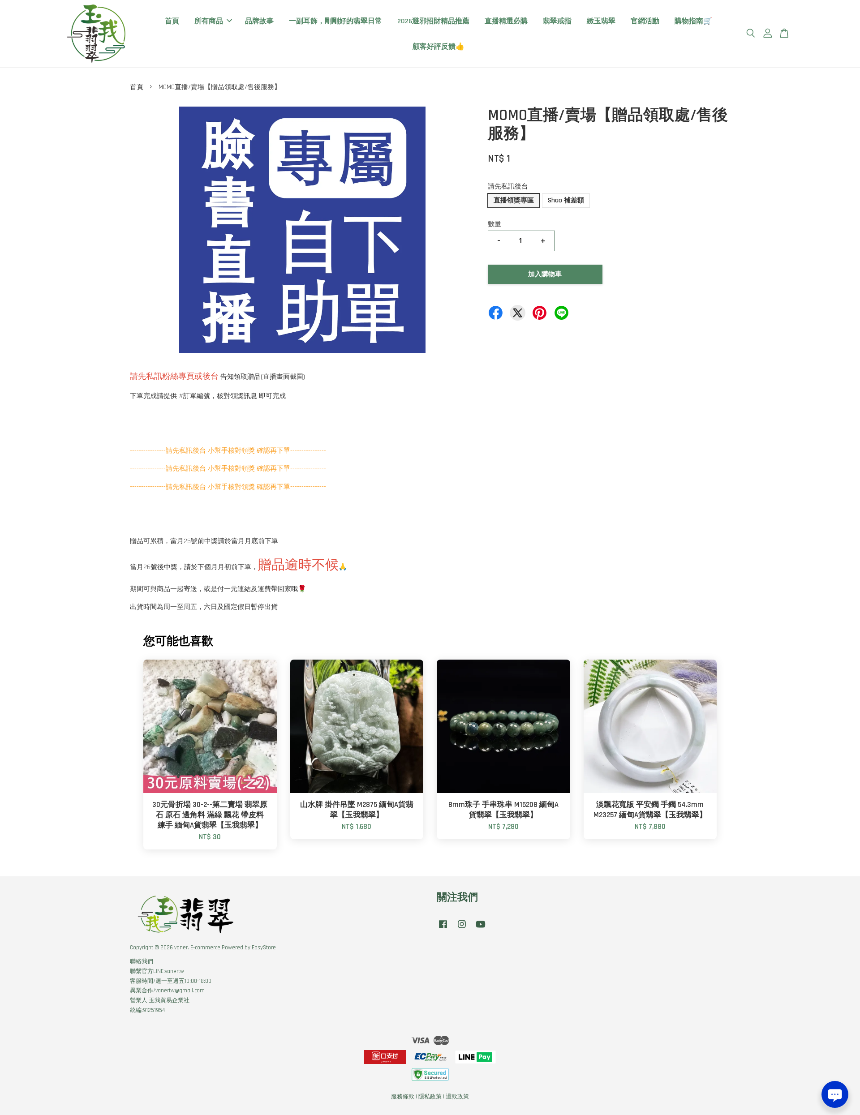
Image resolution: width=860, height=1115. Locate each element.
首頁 (172, 21)
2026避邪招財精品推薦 (433, 21)
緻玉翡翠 (601, 21)
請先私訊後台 (508, 186)
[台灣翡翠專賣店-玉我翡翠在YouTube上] (480, 928)
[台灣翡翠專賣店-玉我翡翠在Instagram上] (462, 928)
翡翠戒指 (557, 21)
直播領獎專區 (514, 200)
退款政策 (457, 1096)
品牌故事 (259, 21)
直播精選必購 (506, 21)
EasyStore (264, 947)
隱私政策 (430, 1096)
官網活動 (645, 21)
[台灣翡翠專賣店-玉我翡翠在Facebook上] (443, 928)
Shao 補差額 (566, 200)
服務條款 (402, 1096)
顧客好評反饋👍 (438, 46)
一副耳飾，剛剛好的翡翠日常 (335, 21)
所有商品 (208, 21)
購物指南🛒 (693, 21)
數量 (494, 224)
